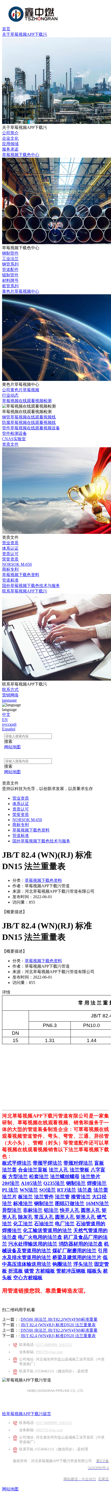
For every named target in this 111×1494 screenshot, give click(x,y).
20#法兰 (11, 1183)
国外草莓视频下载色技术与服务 (31, 585)
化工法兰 (23, 1223)
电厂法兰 (65, 1223)
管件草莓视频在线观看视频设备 (31, 428)
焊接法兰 (97, 1183)
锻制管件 (10, 275)
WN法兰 (29, 1190)
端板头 (94, 1271)
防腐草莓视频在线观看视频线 (29, 422)
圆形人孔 (90, 1210)
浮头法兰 (83, 1264)
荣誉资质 (10, 559)
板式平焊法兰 (16, 1163)
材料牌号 (10, 280)
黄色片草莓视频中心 (20, 291)
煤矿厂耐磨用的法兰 (74, 1250)
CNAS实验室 (14, 439)
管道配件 (10, 269)
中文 (6, 714)
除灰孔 (25, 1217)
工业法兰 (10, 258)
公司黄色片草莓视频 (20, 390)
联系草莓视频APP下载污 (24, 591)
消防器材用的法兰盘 (81, 1244)
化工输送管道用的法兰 (47, 1230)
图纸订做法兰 (69, 1203)
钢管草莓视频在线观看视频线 (29, 417)
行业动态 (10, 395)
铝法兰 (51, 1210)
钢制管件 (10, 253)
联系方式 (10, 689)
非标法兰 (33, 1210)
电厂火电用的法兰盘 (40, 1237)
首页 (6, 29)
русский (9, 724)
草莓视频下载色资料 (20, 575)
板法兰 (25, 1196)
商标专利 (10, 569)
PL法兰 (10, 1190)
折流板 (15, 1271)
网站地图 (10, 1489)
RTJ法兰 (66, 1190)
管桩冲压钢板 (71, 1271)
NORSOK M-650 (17, 564)
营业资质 (10, 543)
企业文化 (10, 138)
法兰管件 (44, 1196)
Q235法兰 (54, 1183)
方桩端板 (45, 1271)
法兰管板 (79, 1169)
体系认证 (10, 548)
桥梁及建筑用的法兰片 (76, 1257)
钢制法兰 (76, 1183)
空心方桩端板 (28, 1277)
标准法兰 (23, 1203)
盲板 (99, 1163)
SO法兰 (47, 1190)
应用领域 (10, 144)
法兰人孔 (58, 1169)
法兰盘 (84, 1190)
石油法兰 (44, 1223)
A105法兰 (31, 1183)
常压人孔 (44, 1217)
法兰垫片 (90, 1176)
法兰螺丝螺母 (65, 1176)
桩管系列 (10, 286)
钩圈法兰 (62, 1264)
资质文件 (10, 444)
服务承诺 (10, 149)
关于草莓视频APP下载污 (24, 34)
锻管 (29, 1271)
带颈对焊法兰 (78, 1163)
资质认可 (10, 553)
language (9, 700)
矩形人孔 (86, 1217)
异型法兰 (12, 1210)
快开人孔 (70, 1210)
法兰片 (9, 1196)
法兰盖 (9, 1169)
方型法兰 (18, 1176)
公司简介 (10, 133)
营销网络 (10, 695)
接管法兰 (81, 1196)
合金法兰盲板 (32, 1169)
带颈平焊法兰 (47, 1163)
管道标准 (10, 580)
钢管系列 (10, 264)
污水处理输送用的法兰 (32, 1244)
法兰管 (62, 1196)
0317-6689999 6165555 (54, 1345)
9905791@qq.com (49, 1352)
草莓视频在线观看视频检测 (27, 401)
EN (5, 719)
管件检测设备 (14, 433)
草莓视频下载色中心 (20, 154)
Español (8, 729)
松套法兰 (39, 1176)
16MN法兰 (97, 1203)
